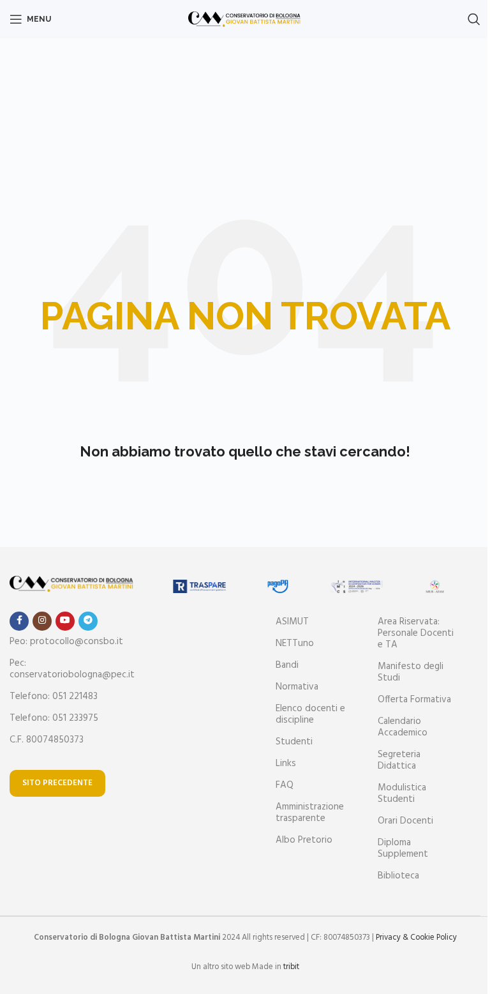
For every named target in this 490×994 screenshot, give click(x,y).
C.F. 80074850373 (47, 740)
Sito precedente (57, 783)
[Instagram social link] (42, 621)
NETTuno (295, 643)
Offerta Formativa (414, 699)
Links (286, 763)
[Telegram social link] (88, 621)
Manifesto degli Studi (410, 672)
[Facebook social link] (19, 621)
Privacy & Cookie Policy (416, 937)
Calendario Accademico (402, 727)
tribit (291, 967)
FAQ (284, 785)
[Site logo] (245, 19)
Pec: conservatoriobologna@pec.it (72, 669)
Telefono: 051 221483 (54, 696)
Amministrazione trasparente (310, 812)
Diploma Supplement (403, 848)
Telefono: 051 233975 (54, 718)
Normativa (297, 687)
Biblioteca (398, 876)
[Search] (474, 19)
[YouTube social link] (65, 621)
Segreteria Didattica (399, 760)
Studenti (294, 741)
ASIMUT (292, 621)
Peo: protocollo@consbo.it (66, 641)
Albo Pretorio (304, 840)
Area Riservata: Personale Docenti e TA (416, 633)
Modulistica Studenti (402, 793)
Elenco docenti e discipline (310, 714)
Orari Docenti (405, 821)
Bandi (287, 665)
